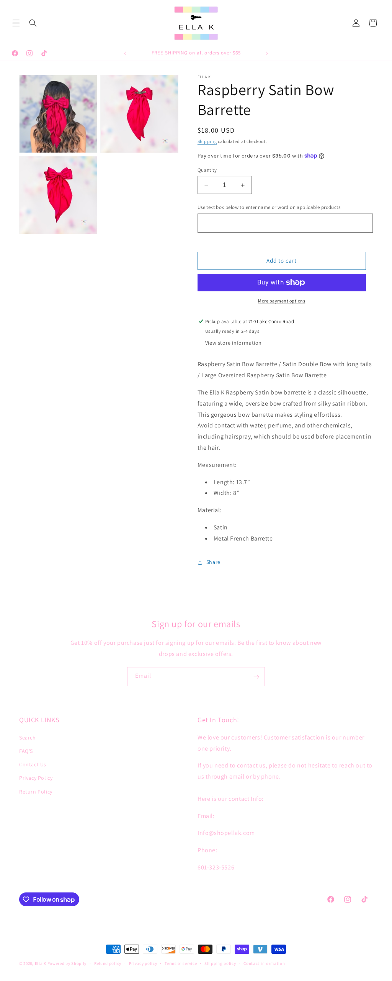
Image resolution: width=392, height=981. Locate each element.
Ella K (40, 963)
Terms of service (181, 963)
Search (27, 737)
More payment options (281, 301)
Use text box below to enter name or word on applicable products (269, 207)
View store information (233, 342)
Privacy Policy (35, 777)
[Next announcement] (266, 53)
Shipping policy (220, 963)
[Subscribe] (256, 676)
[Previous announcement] (125, 53)
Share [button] (213, 562)
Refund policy (107, 963)
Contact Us (32, 764)
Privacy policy (143, 963)
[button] (16, 23)
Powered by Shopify (67, 963)
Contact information (264, 963)
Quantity (207, 170)
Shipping (207, 141)
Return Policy (35, 791)
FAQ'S (26, 751)
